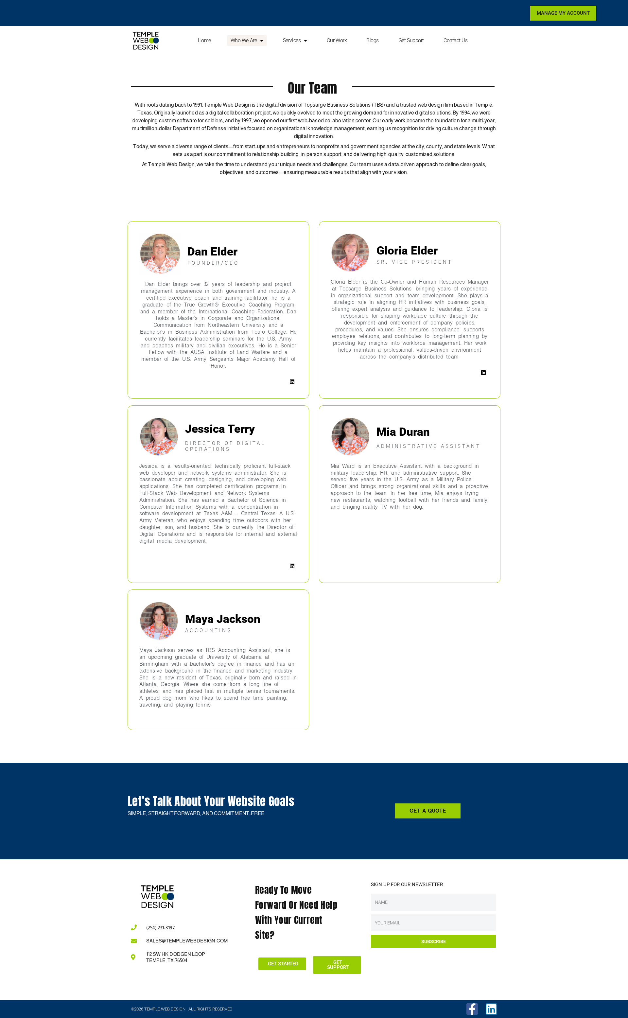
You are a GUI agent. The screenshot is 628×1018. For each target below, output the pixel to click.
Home (204, 40)
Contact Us (456, 40)
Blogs (372, 40)
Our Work (337, 40)
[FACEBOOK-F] (472, 1009)
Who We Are (244, 40)
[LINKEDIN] (292, 382)
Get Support (411, 40)
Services (292, 40)
